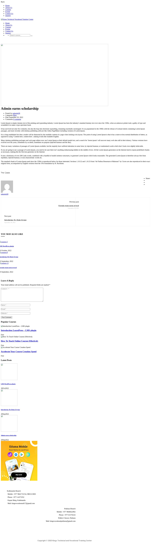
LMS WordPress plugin (8, 384)
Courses (8, 10)
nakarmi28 (16, 113)
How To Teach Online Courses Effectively (19, 341)
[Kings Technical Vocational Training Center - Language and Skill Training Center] (17, 19)
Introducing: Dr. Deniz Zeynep (15, 220)
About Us (8, 8)
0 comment (17, 119)
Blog (15, 115)
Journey (8, 16)
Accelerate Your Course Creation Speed (18, 351)
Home (7, 6)
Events (7, 12)
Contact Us (9, 14)
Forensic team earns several (68, 206)
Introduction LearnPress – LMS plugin (18, 330)
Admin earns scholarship (8, 435)
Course (7, 172)
